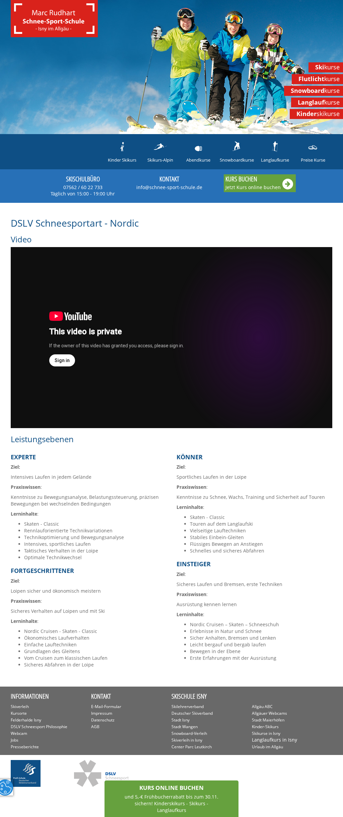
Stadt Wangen (185, 727)
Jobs (14, 740)
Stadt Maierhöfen (268, 720)
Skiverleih (20, 706)
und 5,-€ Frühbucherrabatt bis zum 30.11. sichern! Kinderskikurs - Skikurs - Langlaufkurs (171, 798)
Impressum (101, 713)
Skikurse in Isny (266, 733)
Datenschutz (103, 720)
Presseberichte (25, 747)
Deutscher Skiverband (192, 713)
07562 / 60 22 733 (83, 190)
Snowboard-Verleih (189, 733)
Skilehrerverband (188, 706)
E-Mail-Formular (106, 706)
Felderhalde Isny (26, 720)
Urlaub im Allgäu (267, 747)
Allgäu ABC (262, 706)
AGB (95, 727)
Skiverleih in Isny (187, 740)
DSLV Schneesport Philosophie (39, 727)
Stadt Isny (181, 720)
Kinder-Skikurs (265, 727)
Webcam (19, 733)
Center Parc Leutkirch (192, 747)
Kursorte (19, 713)
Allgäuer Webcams (269, 713)
